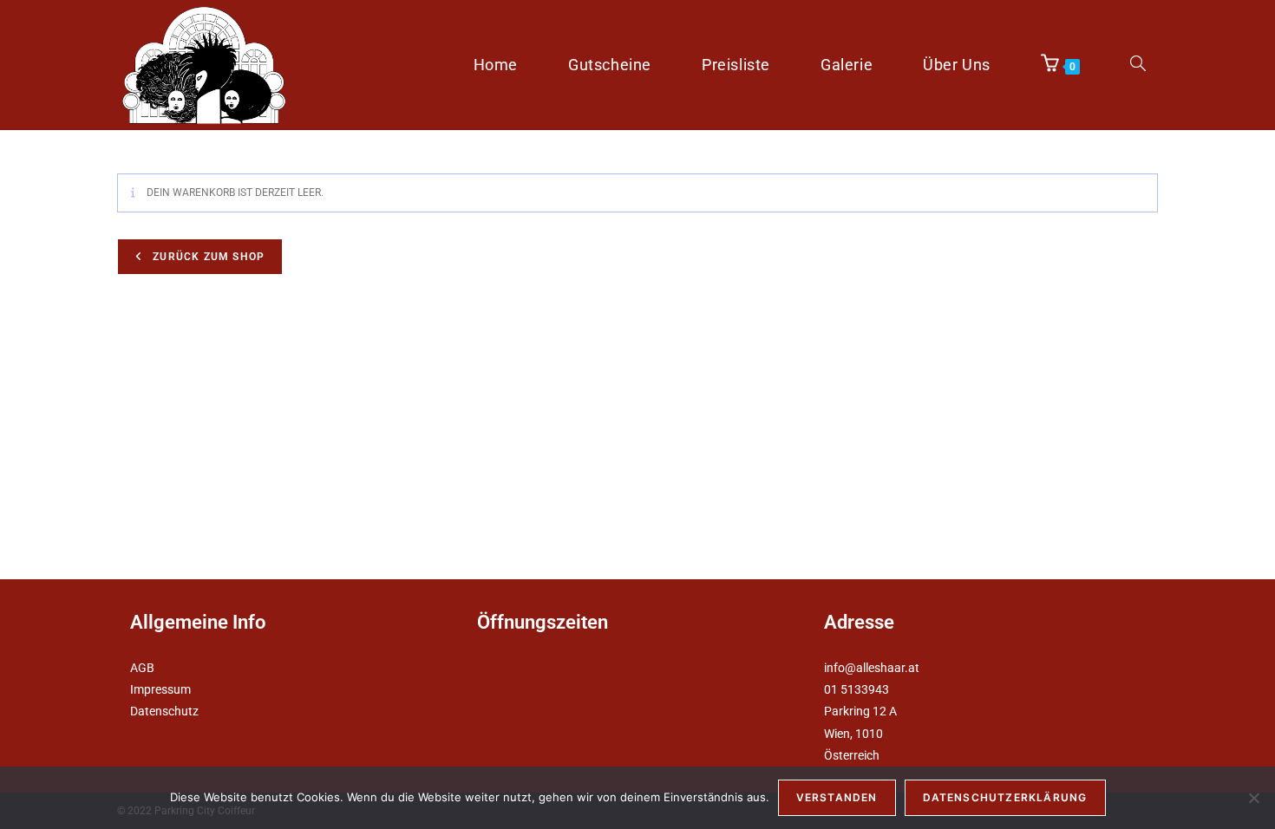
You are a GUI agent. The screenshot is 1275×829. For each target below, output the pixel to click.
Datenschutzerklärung (1005, 797)
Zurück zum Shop (207, 257)
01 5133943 (856, 689)
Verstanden (837, 797)
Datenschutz (164, 711)
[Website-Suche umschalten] (1138, 65)
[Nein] (1253, 797)
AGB (142, 668)
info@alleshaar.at (871, 668)
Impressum (160, 689)
